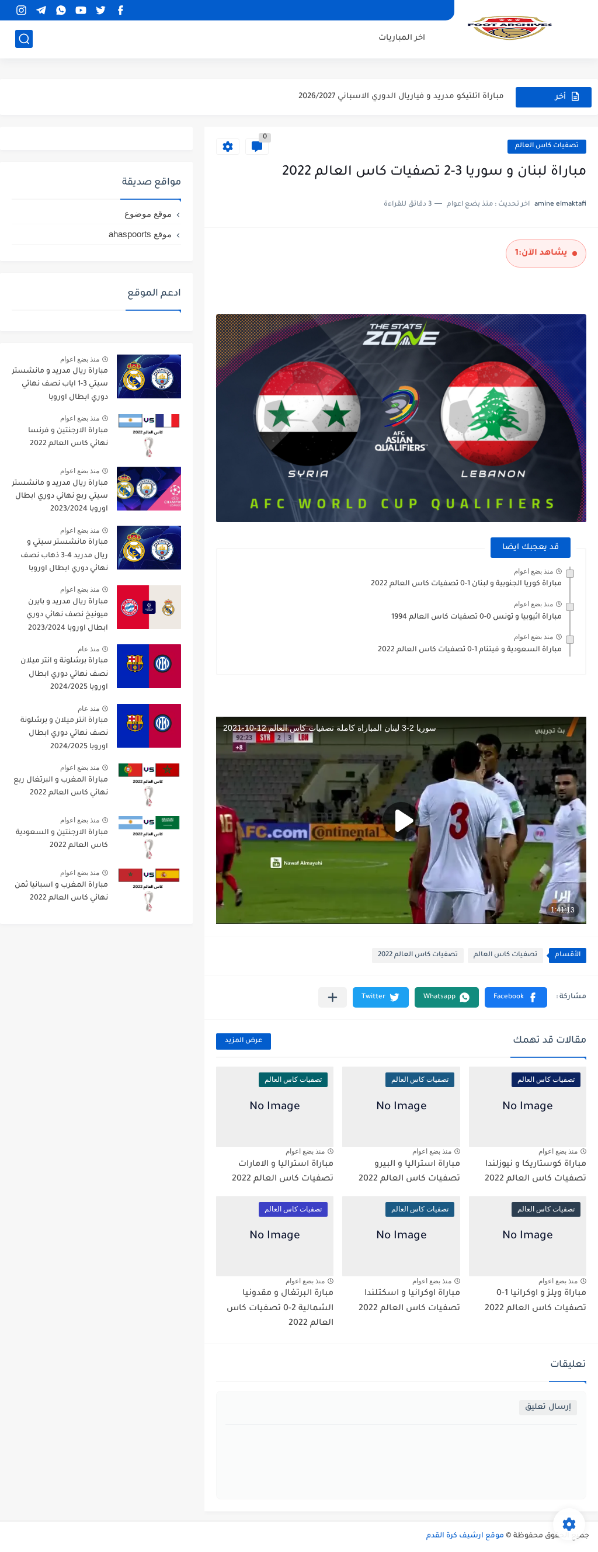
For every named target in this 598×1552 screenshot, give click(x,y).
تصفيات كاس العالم (547, 146)
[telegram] (41, 10)
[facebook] (120, 10)
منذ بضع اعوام (533, 571)
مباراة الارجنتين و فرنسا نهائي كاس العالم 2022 (68, 437)
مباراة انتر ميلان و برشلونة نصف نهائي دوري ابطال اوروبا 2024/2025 (64, 734)
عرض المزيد (243, 1041)
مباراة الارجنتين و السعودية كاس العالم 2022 (62, 839)
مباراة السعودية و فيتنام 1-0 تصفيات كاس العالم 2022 (470, 650)
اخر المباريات (401, 38)
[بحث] (24, 39)
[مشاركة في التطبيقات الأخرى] (332, 997)
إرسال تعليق (548, 1407)
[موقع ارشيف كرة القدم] (510, 28)
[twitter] (100, 10)
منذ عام (88, 649)
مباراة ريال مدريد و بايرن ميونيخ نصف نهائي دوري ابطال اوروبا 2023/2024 (67, 615)
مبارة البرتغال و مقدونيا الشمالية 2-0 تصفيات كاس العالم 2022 (280, 1308)
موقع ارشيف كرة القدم (465, 1536)
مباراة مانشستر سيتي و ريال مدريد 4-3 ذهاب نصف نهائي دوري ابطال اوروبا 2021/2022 (64, 558)
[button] (516, 997)
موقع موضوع (148, 213)
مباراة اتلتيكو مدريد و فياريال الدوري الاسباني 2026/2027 (401, 96)
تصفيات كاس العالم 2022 (418, 955)
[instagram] (21, 10)
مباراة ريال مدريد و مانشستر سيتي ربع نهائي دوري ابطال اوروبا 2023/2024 (60, 497)
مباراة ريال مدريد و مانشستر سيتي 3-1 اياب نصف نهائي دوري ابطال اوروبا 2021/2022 (60, 386)
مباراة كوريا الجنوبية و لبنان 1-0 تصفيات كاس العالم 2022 (466, 584)
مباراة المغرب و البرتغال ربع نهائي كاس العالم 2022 (60, 786)
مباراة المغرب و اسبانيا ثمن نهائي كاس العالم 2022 (61, 891)
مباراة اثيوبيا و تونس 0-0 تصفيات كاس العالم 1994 (476, 617)
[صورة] (149, 376)
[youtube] (81, 10)
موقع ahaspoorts (140, 234)
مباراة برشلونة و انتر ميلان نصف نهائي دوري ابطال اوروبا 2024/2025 (64, 674)
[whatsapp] (61, 10)
